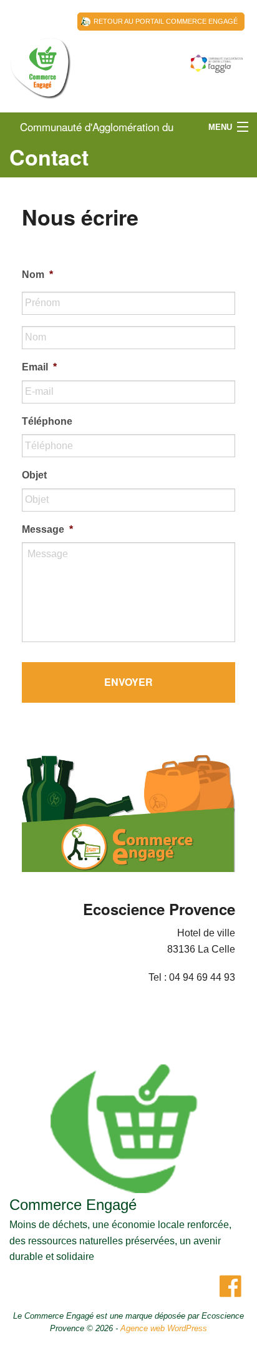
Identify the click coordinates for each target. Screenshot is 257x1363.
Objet (34, 475)
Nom (37, 274)
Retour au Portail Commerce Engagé (166, 21)
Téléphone (47, 421)
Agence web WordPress (163, 1328)
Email (39, 367)
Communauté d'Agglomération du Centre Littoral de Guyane (40, 81)
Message (47, 529)
